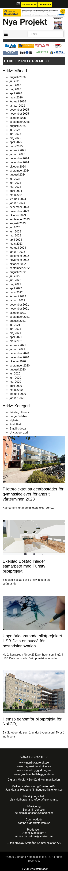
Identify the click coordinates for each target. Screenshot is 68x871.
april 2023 (16, 239)
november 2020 (19, 357)
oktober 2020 (18, 361)
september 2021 (20, 316)
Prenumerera (29, 4)
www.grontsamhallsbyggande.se (34, 774)
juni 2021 (15, 328)
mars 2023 (16, 243)
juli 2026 (15, 81)
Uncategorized (19, 432)
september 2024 (20, 170)
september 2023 (20, 219)
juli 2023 (15, 227)
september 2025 (20, 121)
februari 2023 (18, 247)
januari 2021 (17, 349)
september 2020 (20, 365)
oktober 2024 (18, 166)
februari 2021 (18, 345)
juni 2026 (15, 85)
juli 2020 (15, 373)
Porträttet (15, 424)
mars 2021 (16, 341)
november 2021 (19, 308)
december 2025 (19, 109)
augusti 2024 (18, 174)
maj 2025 (15, 138)
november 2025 (19, 113)
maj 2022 (15, 284)
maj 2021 (15, 333)
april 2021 (16, 337)
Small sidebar (18, 428)
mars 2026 (16, 97)
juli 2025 (15, 129)
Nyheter (14, 420)
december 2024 (19, 158)
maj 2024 (15, 186)
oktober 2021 (18, 312)
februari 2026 (18, 101)
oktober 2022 (18, 263)
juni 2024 (15, 182)
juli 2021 (15, 324)
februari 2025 (18, 150)
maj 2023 (15, 235)
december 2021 (19, 304)
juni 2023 (15, 231)
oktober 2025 (18, 117)
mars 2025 (16, 146)
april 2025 (16, 142)
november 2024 (19, 162)
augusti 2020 (18, 369)
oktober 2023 (18, 215)
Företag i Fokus (19, 412)
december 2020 (19, 353)
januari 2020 (17, 398)
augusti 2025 (18, 125)
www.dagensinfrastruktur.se (34, 766)
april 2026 (16, 93)
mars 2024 (16, 194)
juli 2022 (15, 276)
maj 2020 (15, 381)
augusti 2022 (18, 272)
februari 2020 (18, 393)
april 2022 (16, 288)
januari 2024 (17, 203)
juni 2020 (15, 377)
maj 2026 (15, 89)
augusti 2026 (18, 77)
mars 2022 (16, 292)
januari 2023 (17, 251)
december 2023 (19, 207)
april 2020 (16, 385)
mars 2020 (16, 389)
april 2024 (16, 190)
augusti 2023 (18, 223)
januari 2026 (17, 105)
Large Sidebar (18, 416)
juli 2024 (15, 178)
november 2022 (19, 259)
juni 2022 (15, 280)
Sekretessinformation (35, 869)
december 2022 (19, 255)
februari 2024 (18, 199)
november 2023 (19, 211)
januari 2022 (17, 300)
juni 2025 (15, 133)
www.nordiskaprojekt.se (34, 762)
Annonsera (45, 4)
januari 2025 (17, 154)
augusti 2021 (18, 320)
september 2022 (20, 267)
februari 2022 (18, 296)
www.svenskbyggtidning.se (34, 770)
